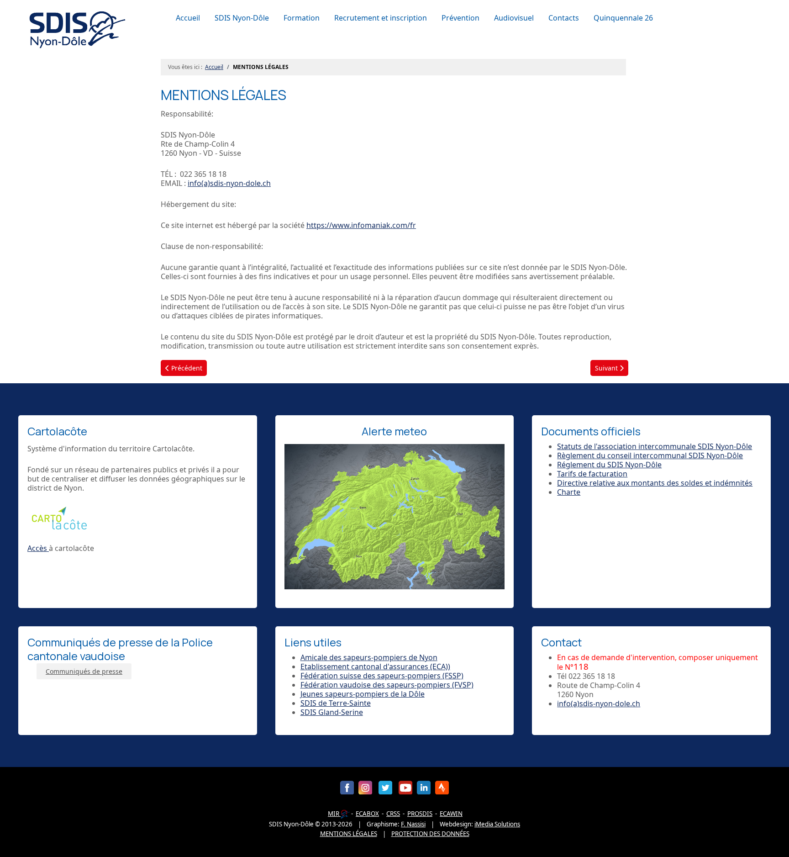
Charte (568, 492)
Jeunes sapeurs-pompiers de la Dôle (362, 694)
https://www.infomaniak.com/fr (361, 225)
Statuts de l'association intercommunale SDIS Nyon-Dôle (654, 446)
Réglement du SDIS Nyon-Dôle (609, 465)
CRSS (393, 813)
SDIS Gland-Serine (331, 712)
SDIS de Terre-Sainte (335, 703)
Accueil (188, 18)
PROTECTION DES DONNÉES (430, 834)
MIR (334, 813)
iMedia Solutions (497, 824)
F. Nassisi (413, 824)
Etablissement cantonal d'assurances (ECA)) (375, 666)
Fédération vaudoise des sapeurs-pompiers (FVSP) (386, 685)
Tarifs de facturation (592, 474)
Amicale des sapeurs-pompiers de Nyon (368, 657)
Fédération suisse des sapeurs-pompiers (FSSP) (381, 676)
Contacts (563, 18)
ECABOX (367, 813)
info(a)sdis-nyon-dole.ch (229, 183)
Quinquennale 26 (623, 18)
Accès (38, 548)
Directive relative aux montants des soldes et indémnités (654, 483)
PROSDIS (419, 813)
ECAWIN (451, 813)
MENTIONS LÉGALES (348, 834)
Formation (302, 18)
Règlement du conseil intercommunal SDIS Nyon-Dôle (650, 455)
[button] (243, 17)
